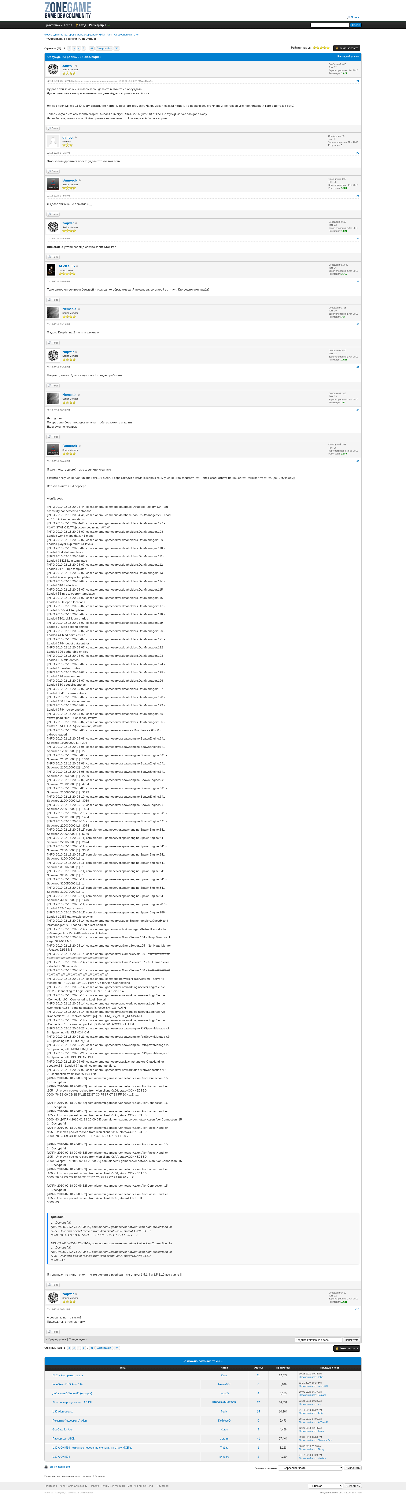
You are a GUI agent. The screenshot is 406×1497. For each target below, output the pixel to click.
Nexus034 (224, 1384)
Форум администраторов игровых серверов (70, 34)
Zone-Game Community (73, 1486)
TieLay (224, 1447)
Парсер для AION (63, 1438)
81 (92, 48)
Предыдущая (57, 1339)
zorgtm (224, 1438)
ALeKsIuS (146, 81)
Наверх (94, 1486)
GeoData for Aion (62, 1429)
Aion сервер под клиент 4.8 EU (72, 1402)
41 (258, 1438)
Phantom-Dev (325, 1440)
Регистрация (97, 25)
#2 (358, 152)
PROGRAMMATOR (224, 1402)
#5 (358, 281)
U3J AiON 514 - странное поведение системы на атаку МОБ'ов (92, 1447)
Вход (82, 25)
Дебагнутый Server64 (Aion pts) (72, 1393)
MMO (102, 34)
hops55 (224, 1393)
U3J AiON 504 (61, 1456)
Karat (224, 1375)
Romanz (322, 1395)
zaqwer (68, 65)
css (319, 1404)
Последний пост (307, 1377)
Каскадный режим (348, 56)
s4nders (224, 1456)
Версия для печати (59, 1467)
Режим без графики (113, 1486)
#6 (358, 324)
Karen (224, 1429)
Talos (320, 1377)
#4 (358, 238)
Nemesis (69, 309)
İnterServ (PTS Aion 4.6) (67, 1384)
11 (258, 1375)
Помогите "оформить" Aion (69, 1420)
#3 (358, 195)
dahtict (67, 137)
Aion (109, 34)
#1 (358, 81)
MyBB (61, 1492)
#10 (357, 1309)
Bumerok (69, 180)
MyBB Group (86, 1492)
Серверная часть (124, 34)
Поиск (355, 17)
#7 (358, 367)
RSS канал (162, 1486)
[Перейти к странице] (117, 48)
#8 (358, 410)
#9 (358, 461)
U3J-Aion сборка (62, 1411)
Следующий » (104, 48)
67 (258, 1402)
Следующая (77, 1339)
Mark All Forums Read (140, 1486)
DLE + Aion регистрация (67, 1375)
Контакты (51, 1486)
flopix (224, 1411)
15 (258, 1411)
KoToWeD (224, 1420)
